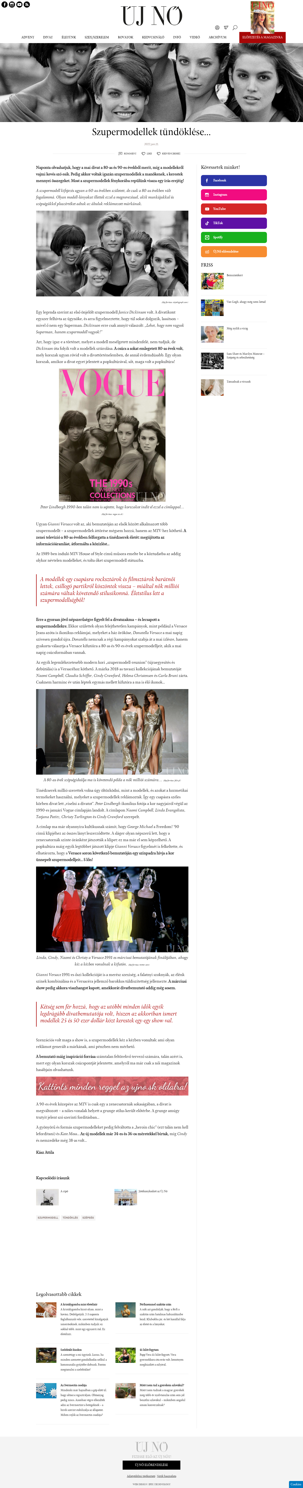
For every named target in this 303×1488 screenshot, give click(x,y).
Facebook (219, 180)
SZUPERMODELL (48, 1218)
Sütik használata (166, 1476)
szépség (88, 1218)
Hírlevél (226, 27)
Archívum (218, 37)
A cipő (64, 1191)
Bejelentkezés (217, 27)
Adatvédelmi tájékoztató (141, 1476)
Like (149, 154)
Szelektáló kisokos (71, 1350)
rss (27, 4)
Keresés (235, 27)
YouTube (219, 209)
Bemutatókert (235, 275)
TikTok (218, 223)
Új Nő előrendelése (225, 251)
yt (19, 4)
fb (4, 4)
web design (140, 1484)
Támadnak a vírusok (239, 382)
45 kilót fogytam (149, 1350)
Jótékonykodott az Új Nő (153, 1191)
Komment (130, 154)
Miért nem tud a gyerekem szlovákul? (162, 1385)
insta (12, 4)
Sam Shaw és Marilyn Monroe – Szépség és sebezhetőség (245, 356)
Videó (195, 37)
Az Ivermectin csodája (74, 1385)
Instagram (220, 194)
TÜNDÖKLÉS (70, 1218)
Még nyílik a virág (237, 328)
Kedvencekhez (171, 154)
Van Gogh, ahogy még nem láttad (246, 302)
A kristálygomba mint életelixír (79, 1304)
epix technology (159, 1484)
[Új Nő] (151, 16)
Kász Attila (45, 1153)
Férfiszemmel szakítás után (155, 1304)
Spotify (218, 237)
